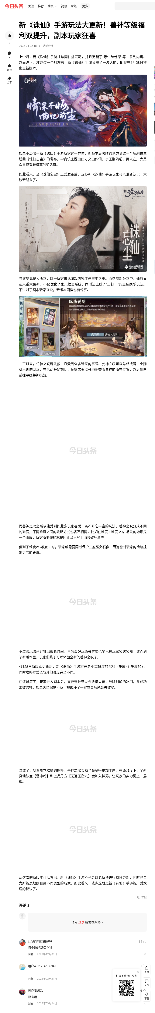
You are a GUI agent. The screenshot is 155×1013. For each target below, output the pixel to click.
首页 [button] (146, 972)
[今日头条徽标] (14, 6)
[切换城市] (56, 6)
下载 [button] (146, 995)
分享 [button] (9, 82)
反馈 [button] (146, 985)
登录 (81, 922)
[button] (31, 6)
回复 (30, 954)
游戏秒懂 (48, 46)
